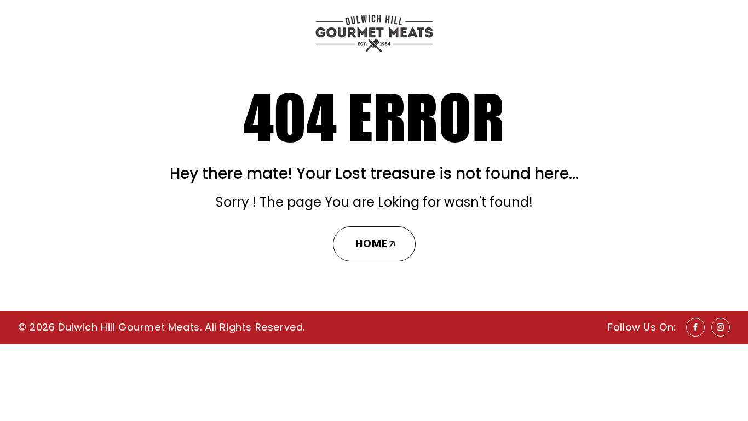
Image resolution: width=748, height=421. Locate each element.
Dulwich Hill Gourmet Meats (129, 327)
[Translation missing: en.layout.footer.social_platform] (695, 327)
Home (371, 244)
